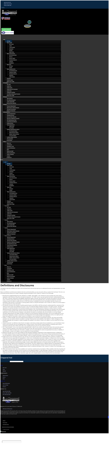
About (4, 141)
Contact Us (9, 157)
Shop (1, 365)
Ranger (10, 50)
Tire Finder (11, 127)
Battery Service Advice (14, 134)
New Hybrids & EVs (11, 69)
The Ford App (10, 138)
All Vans (11, 66)
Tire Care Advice (12, 135)
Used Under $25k (10, 101)
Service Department (11, 113)
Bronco (10, 56)
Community (9, 144)
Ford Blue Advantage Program (13, 94)
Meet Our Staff (10, 151)
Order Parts (11, 126)
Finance (5, 104)
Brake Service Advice (13, 132)
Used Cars (9, 86)
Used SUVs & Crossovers (12, 89)
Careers (8, 156)
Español (3, 7)
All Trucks (11, 44)
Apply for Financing (11, 110)
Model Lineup (10, 80)
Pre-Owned (5, 82)
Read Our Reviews (11, 152)
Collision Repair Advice (12, 137)
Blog (8, 149)
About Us (9, 143)
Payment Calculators (11, 109)
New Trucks (9, 42)
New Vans (9, 64)
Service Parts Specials (11, 103)
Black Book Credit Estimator (13, 107)
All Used (9, 84)
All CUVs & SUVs (13, 55)
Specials (5, 96)
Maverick (11, 49)
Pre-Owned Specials (11, 100)
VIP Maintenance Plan (11, 120)
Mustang (9, 78)
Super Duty (11, 52)
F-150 (10, 45)
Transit (10, 67)
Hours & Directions (11, 148)
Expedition (11, 63)
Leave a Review (10, 154)
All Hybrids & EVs (13, 70)
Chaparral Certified (11, 92)
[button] (6, 29)
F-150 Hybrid (12, 47)
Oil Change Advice (13, 131)
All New (8, 41)
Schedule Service (10, 115)
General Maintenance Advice (13, 129)
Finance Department (11, 106)
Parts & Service (6, 112)
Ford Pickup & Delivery (12, 121)
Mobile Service (10, 123)
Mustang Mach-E (13, 60)
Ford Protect (9, 140)
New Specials (10, 98)
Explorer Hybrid (12, 72)
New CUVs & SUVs (11, 53)
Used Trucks (9, 87)
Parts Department (11, 124)
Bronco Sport (12, 58)
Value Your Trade (10, 81)
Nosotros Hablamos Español (13, 118)
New (4, 39)
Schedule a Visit (10, 146)
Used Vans (9, 90)
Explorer (11, 61)
